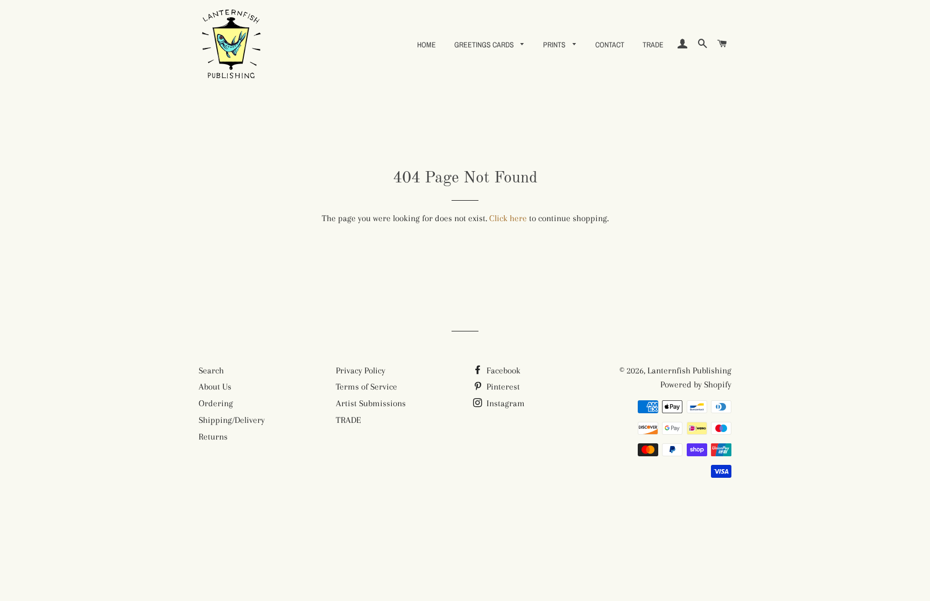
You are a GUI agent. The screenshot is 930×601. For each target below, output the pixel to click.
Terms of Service (366, 386)
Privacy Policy (360, 370)
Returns (213, 437)
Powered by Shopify (695, 384)
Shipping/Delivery (232, 420)
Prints (555, 45)
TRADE (653, 45)
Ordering (216, 403)
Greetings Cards (485, 45)
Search (211, 370)
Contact (609, 45)
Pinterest (502, 386)
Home (426, 45)
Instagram (504, 403)
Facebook (502, 370)
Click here (508, 218)
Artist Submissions (371, 403)
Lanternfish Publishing (689, 370)
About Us (215, 386)
